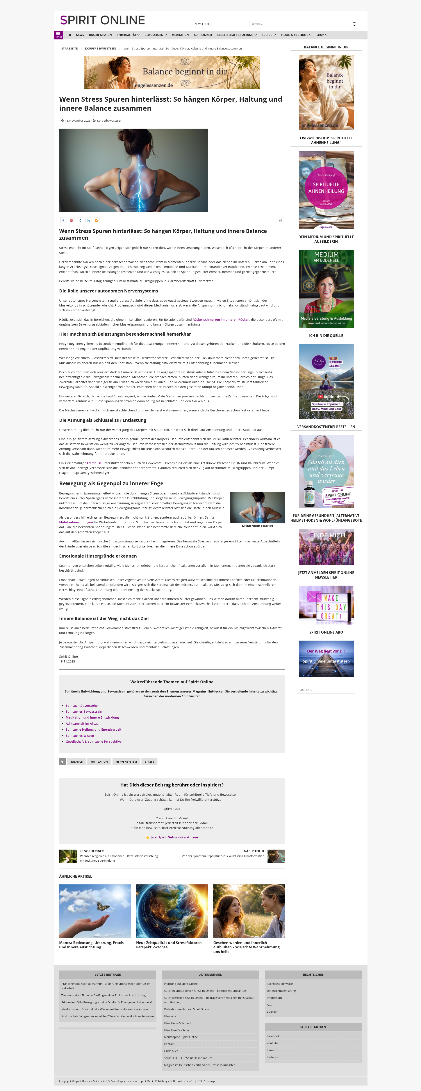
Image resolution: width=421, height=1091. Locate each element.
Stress (149, 761)
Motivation (99, 761)
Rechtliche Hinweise (280, 984)
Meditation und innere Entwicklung (92, 717)
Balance (76, 761)
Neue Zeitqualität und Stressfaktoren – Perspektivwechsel (170, 945)
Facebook (273, 1036)
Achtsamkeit (203, 35)
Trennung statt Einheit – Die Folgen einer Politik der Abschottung (103, 995)
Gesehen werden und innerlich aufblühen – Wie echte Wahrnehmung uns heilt (246, 947)
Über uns (170, 1016)
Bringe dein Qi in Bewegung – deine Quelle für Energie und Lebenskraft (107, 1002)
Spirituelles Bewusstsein (84, 711)
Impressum (274, 998)
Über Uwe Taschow (176, 1030)
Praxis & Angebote (294, 35)
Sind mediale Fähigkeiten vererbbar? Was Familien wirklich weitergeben (107, 1016)
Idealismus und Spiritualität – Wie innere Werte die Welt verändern (104, 1009)
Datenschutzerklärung (281, 991)
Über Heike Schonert (177, 1023)
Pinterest (273, 1057)
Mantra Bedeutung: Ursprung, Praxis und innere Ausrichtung (91, 945)
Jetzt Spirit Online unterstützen (174, 837)
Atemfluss (94, 463)
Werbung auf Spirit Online (181, 984)
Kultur (267, 35)
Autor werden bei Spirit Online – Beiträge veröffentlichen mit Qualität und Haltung (209, 1000)
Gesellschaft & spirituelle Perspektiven (94, 741)
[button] (63, 220)
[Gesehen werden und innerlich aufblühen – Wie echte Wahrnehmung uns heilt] (249, 911)
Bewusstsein (154, 35)
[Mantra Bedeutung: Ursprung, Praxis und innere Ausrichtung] (95, 911)
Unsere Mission (100, 35)
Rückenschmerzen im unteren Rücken (221, 319)
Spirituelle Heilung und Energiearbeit (93, 729)
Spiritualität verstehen (83, 705)
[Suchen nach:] (326, 690)
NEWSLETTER (203, 24)
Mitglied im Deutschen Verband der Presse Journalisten (199, 1065)
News (80, 35)
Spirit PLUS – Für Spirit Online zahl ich (188, 1058)
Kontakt (169, 1044)
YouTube (273, 1043)
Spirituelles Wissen (80, 735)
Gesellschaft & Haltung (235, 35)
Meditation (180, 35)
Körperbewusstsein (109, 120)
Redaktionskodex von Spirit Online (186, 1009)
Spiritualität (126, 35)
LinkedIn (272, 1050)
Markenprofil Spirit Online (181, 1037)
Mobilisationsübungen (76, 522)
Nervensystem (126, 761)
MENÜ (59, 37)
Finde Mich (171, 1051)
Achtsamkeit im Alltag (82, 723)
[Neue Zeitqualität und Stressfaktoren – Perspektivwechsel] (172, 911)
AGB (269, 1005)
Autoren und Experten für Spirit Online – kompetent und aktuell (205, 991)
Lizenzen (272, 1011)
